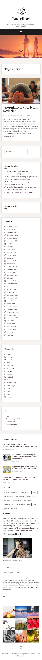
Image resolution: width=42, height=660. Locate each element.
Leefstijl (9, 371)
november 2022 (12, 267)
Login (8, 416)
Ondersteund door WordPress (12, 654)
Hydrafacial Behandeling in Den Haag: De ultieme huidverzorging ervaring (19, 478)
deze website (25, 585)
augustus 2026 (12, 227)
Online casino (11, 380)
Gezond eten (11, 366)
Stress (9, 397)
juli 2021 (10, 278)
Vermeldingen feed (13, 419)
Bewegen (28, 115)
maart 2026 (11, 229)
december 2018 (12, 309)
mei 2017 (10, 332)
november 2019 (12, 292)
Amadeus (33, 654)
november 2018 (12, 312)
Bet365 (9, 354)
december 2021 (12, 269)
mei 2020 (10, 286)
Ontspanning (11, 383)
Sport (8, 394)
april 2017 (10, 335)
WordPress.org (11, 424)
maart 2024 (11, 249)
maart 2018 (11, 324)
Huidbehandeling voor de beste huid (20, 192)
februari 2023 (11, 261)
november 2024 (12, 238)
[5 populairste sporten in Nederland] (22, 93)
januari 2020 (11, 289)
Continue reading (13, 137)
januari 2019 (11, 306)
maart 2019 (11, 304)
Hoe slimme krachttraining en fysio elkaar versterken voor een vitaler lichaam (24, 456)
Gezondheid (11, 368)
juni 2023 (10, 258)
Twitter (5, 587)
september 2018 (12, 318)
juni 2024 (10, 247)
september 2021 (12, 275)
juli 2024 (10, 244)
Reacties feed (11, 422)
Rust (8, 388)
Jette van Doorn (19, 115)
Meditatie (10, 377)
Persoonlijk (11, 385)
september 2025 (12, 235)
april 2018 (10, 321)
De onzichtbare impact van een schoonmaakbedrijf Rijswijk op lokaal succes (20, 445)
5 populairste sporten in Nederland (20, 109)
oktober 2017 (11, 329)
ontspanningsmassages (24, 530)
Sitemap (6, 597)
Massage (10, 374)
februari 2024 (11, 252)
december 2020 (12, 284)
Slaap (9, 391)
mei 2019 (10, 301)
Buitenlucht (11, 360)
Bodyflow (21, 18)
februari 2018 (11, 326)
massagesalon (8, 528)
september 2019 (12, 295)
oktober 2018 (11, 315)
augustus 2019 (12, 298)
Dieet (8, 363)
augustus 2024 (12, 241)
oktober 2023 (11, 255)
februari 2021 (11, 281)
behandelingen (29, 528)
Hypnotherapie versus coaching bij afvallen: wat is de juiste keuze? (25, 467)
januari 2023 (11, 264)
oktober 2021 (11, 272)
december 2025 (12, 232)
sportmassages (8, 530)
